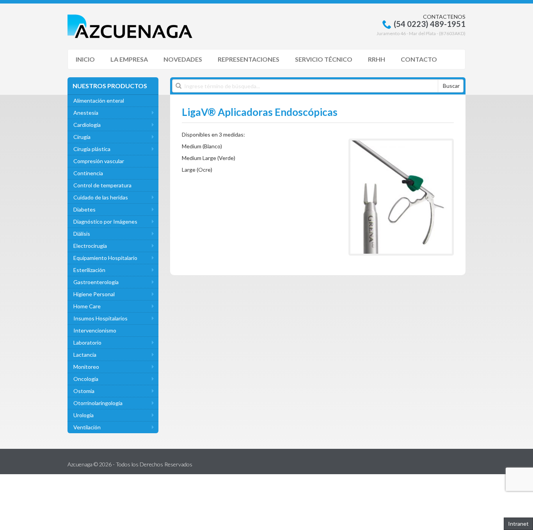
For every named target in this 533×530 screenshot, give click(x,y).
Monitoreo (86, 366)
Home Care (87, 306)
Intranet (518, 523)
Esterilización (89, 270)
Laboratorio (87, 342)
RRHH (376, 59)
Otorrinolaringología (98, 403)
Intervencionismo (94, 330)
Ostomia (83, 391)
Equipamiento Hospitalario (105, 257)
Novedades (182, 59)
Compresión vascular (98, 161)
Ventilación (87, 427)
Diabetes (84, 209)
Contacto (419, 59)
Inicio (85, 59)
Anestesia (85, 112)
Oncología (85, 378)
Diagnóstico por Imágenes (105, 221)
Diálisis (81, 233)
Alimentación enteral (98, 100)
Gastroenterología (96, 282)
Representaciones (248, 59)
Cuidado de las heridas (100, 197)
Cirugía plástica (91, 149)
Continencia (88, 173)
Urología (83, 415)
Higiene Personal (94, 294)
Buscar (451, 85)
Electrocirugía (90, 245)
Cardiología (87, 124)
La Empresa (129, 59)
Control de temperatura (102, 185)
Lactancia (84, 354)
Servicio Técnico (323, 59)
